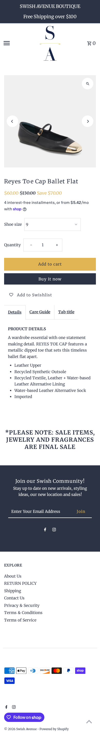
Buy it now (50, 279)
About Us (13, 576)
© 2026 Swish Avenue (20, 729)
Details (15, 312)
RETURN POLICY (20, 583)
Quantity (12, 244)
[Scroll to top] (89, 721)
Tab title (66, 311)
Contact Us (14, 598)
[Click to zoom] (87, 83)
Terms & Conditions (23, 612)
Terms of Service (20, 620)
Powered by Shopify (54, 729)
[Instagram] (54, 530)
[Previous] (12, 121)
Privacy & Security (21, 605)
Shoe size (13, 224)
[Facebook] (45, 530)
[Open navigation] (19, 43)
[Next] (87, 121)
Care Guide (39, 311)
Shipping (12, 590)
